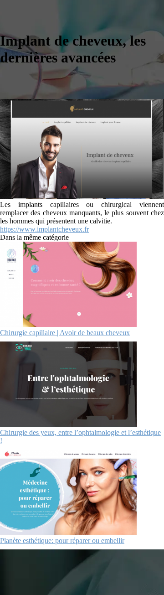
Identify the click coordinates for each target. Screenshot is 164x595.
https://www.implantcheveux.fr (44, 229)
